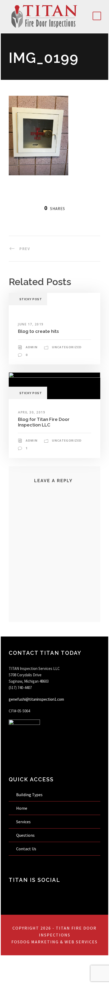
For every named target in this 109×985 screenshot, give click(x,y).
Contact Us (26, 848)
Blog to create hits (38, 331)
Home (21, 808)
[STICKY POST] (54, 385)
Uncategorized (66, 347)
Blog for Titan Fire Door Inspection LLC (44, 422)
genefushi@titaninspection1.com (36, 699)
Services (23, 821)
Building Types (29, 794)
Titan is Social (34, 880)
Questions (25, 835)
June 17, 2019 (31, 324)
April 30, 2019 (31, 412)
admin (32, 347)
